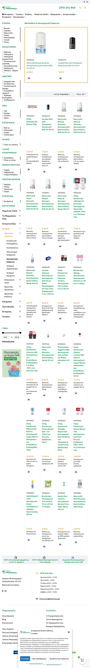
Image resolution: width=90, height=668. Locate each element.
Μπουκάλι (8, 130)
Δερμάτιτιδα (9, 81)
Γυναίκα (6, 316)
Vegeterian (9, 172)
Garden (7, 31)
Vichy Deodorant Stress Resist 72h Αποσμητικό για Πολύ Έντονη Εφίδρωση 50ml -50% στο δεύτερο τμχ (79, 437)
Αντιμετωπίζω (9, 223)
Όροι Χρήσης (8, 629)
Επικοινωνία (7, 623)
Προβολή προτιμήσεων (59, 659)
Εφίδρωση (8, 68)
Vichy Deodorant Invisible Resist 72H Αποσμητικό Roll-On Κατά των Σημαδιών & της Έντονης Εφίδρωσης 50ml (64, 437)
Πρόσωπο (8, 189)
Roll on (7, 128)
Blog (4, 619)
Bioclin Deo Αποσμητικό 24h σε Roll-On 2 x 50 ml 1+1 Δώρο (47, 501)
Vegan (7, 170)
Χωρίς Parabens (11, 174)
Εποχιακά (7, 301)
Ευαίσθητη (8, 158)
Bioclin (7, 28)
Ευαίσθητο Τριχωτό (7, 92)
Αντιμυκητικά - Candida (9, 62)
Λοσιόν (7, 115)
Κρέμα (7, 113)
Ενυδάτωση (9, 84)
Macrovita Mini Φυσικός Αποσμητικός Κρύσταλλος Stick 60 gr (80, 501)
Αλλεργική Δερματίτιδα (7, 58)
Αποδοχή (25, 659)
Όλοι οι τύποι (10, 160)
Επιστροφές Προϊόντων (12, 643)
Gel (5, 111)
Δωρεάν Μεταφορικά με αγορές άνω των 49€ (73, 561)
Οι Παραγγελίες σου (54, 623)
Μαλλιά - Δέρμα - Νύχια (10, 71)
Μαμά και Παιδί (9, 211)
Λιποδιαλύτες (12, 248)
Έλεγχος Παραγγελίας (55, 626)
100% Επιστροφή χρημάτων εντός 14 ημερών (16, 561)
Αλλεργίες (8, 54)
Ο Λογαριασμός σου (54, 616)
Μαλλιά (7, 184)
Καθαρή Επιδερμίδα (7, 96)
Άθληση (7, 52)
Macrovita (8, 33)
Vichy (6, 42)
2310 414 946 (67, 7)
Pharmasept (9, 37)
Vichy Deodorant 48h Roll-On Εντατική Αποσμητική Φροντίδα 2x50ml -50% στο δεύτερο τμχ (79, 206)
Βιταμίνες (7, 311)
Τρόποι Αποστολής (10, 636)
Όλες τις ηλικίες (11, 145)
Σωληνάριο (9, 135)
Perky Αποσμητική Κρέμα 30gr (31, 121)
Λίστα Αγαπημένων (54, 619)
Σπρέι (6, 132)
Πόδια (6, 187)
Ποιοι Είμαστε (8, 616)
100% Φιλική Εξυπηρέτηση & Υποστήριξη (45, 561)
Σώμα (6, 191)
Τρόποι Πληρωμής (9, 639)
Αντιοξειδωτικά (10, 66)
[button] (69, 632)
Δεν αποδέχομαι (39, 659)
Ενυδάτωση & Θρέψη (9, 87)
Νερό (6, 118)
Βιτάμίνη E (8, 201)
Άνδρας (6, 228)
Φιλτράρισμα (8, 341)
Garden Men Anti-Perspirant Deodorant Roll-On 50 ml (48, 124)
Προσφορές (8, 306)
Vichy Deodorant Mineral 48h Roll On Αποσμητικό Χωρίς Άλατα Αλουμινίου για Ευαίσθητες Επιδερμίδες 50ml (32, 437)
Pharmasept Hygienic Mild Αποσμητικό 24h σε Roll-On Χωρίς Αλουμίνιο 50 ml (63, 355)
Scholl (6, 40)
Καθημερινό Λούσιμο (8, 101)
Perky (6, 35)
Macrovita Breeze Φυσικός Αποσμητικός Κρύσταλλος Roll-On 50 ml (40, 65)
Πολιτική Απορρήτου (36, 663)
